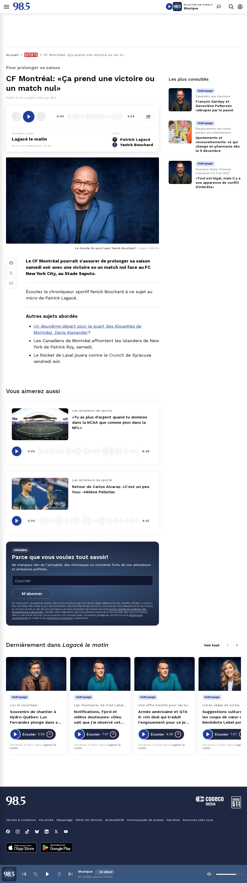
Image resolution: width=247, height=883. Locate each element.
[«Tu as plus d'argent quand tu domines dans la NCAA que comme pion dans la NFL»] (40, 424)
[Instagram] (18, 832)
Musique (191, 8)
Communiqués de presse (145, 820)
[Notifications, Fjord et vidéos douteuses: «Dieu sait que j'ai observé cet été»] (100, 674)
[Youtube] (66, 832)
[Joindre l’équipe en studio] (218, 6)
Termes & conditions (21, 820)
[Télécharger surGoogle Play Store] (56, 848)
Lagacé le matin (29, 138)
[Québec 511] (236, 807)
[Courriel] (11, 283)
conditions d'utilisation (60, 618)
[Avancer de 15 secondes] (41, 116)
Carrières (173, 820)
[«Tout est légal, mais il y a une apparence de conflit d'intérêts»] (180, 172)
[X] (56, 832)
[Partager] (148, 116)
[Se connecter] (240, 6)
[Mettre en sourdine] (209, 874)
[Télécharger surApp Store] (21, 848)
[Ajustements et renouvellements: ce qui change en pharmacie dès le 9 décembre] (180, 132)
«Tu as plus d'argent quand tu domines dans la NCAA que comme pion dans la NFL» (109, 422)
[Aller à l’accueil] (21, 9)
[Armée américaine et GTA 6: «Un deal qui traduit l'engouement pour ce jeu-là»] (164, 674)
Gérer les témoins (88, 820)
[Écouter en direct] (169, 6)
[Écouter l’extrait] (28, 116)
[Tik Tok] (27, 832)
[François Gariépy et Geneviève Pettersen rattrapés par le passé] (180, 99)
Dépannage (64, 820)
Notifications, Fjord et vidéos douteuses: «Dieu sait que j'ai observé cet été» (97, 717)
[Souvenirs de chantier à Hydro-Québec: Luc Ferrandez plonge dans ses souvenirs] (36, 674)
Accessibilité (114, 820)
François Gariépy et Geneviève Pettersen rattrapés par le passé (214, 105)
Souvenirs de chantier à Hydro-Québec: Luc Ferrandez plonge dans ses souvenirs (36, 717)
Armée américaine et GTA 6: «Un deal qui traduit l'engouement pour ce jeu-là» (164, 717)
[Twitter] (11, 273)
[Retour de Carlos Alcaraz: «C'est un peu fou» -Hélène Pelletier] (40, 494)
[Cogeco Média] (210, 804)
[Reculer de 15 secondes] (16, 116)
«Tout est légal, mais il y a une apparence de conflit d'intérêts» (218, 182)
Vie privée (46, 820)
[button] (24, 874)
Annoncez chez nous (198, 820)
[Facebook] (11, 263)
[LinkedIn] (46, 832)
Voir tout (212, 645)
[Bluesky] (37, 832)
